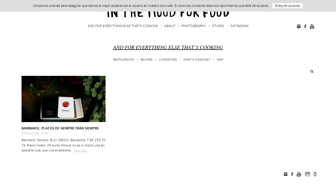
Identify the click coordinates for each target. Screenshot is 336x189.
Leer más (80, 150)
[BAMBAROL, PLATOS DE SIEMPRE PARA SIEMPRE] (64, 99)
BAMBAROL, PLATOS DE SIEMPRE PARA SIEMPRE (60, 128)
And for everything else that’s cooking (123, 26)
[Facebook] (305, 26)
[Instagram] (298, 26)
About (169, 26)
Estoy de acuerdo (287, 6)
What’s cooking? (197, 59)
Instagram (239, 26)
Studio (218, 26)
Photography (194, 26)
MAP (220, 59)
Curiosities (168, 59)
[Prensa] (315, 174)
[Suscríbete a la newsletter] (307, 174)
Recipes (146, 59)
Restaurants (123, 59)
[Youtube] (311, 26)
